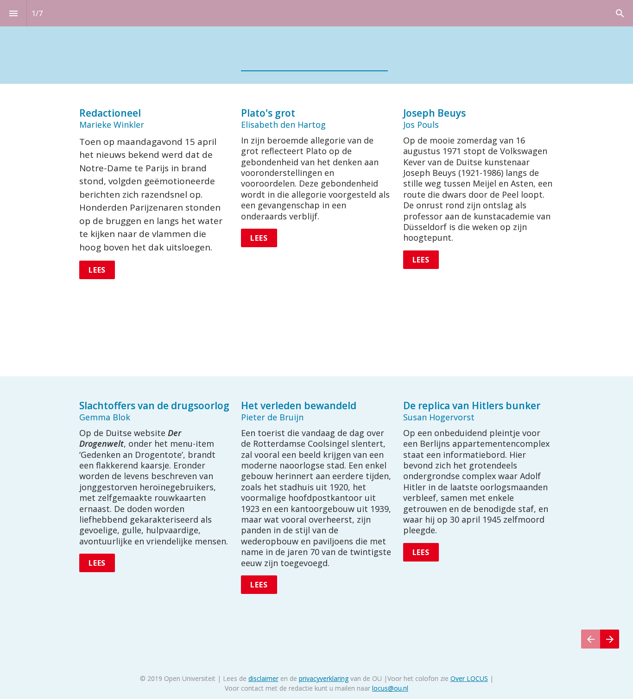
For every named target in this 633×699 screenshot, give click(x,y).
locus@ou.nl (390, 688)
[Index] (13, 13)
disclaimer (263, 678)
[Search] (620, 13)
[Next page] (609, 650)
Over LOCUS (469, 678)
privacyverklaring (323, 678)
